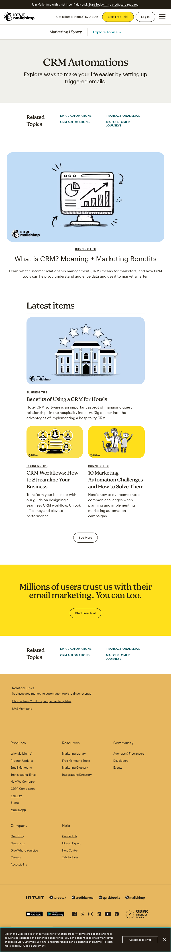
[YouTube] (108, 913)
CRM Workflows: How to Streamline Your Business (52, 479)
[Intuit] (35, 898)
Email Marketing (21, 767)
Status (15, 802)
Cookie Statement (34, 945)
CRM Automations (75, 122)
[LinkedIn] (99, 913)
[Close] (164, 939)
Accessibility (19, 864)
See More (85, 537)
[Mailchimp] (135, 898)
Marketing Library (66, 32)
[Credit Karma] (83, 898)
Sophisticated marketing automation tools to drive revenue (51, 693)
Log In (145, 16)
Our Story (17, 836)
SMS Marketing (22, 708)
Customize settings (140, 939)
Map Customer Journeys (118, 123)
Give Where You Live (24, 850)
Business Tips (85, 249)
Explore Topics (105, 32)
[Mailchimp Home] (19, 17)
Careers (16, 857)
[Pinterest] (117, 913)
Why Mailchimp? (22, 753)
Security (16, 796)
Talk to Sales (70, 857)
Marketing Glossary (75, 767)
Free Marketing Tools (76, 760)
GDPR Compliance (23, 788)
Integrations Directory (77, 774)
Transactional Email (123, 115)
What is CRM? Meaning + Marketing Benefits (85, 259)
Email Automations (76, 115)
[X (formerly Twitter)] (83, 913)
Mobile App (18, 810)
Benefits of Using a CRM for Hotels (66, 399)
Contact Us (69, 836)
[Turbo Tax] (57, 898)
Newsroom (18, 843)
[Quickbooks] (109, 898)
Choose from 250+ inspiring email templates (41, 701)
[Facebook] (74, 913)
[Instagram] (91, 913)
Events (117, 767)
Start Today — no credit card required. (113, 4)
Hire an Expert (71, 843)
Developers (120, 760)
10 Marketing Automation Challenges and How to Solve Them (116, 479)
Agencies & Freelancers (128, 753)
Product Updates (22, 760)
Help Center (70, 850)
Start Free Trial (118, 16)
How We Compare (23, 781)
